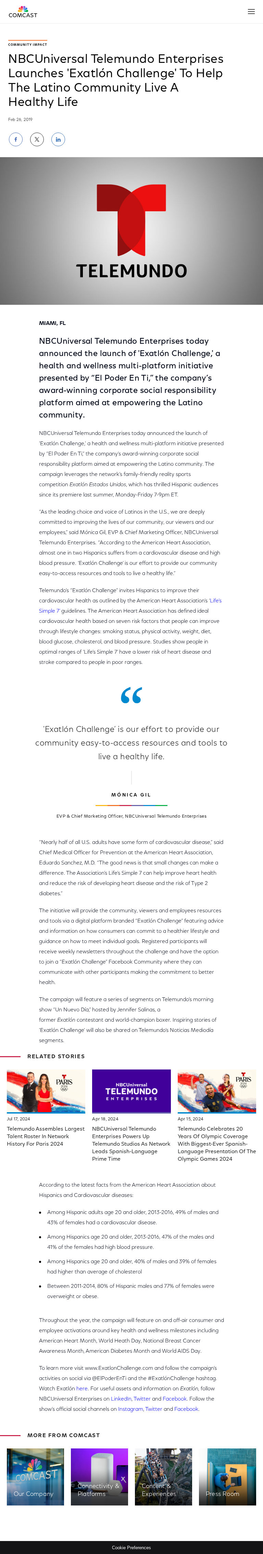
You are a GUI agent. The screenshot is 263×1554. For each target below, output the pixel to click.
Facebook (175, 1399)
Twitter (142, 1399)
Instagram (130, 1409)
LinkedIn (121, 1399)
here (82, 1389)
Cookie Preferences (131, 1547)
